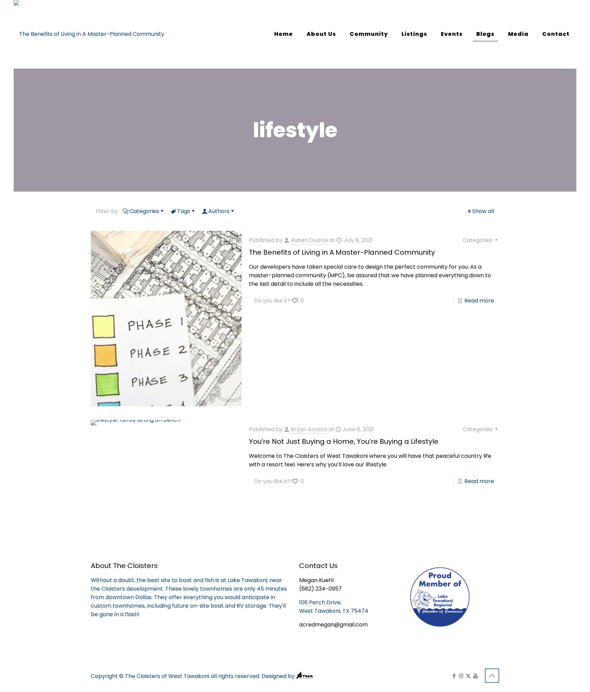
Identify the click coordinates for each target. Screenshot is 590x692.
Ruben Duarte (309, 240)
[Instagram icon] (461, 675)
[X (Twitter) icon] (468, 675)
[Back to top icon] (492, 675)
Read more (479, 301)
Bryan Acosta (309, 429)
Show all (483, 211)
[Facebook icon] (453, 675)
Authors (218, 211)
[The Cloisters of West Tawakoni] (89, 34)
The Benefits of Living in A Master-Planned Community (342, 252)
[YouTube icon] (475, 675)
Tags (183, 211)
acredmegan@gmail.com (333, 625)
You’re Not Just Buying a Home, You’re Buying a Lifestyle (343, 441)
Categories (144, 211)
